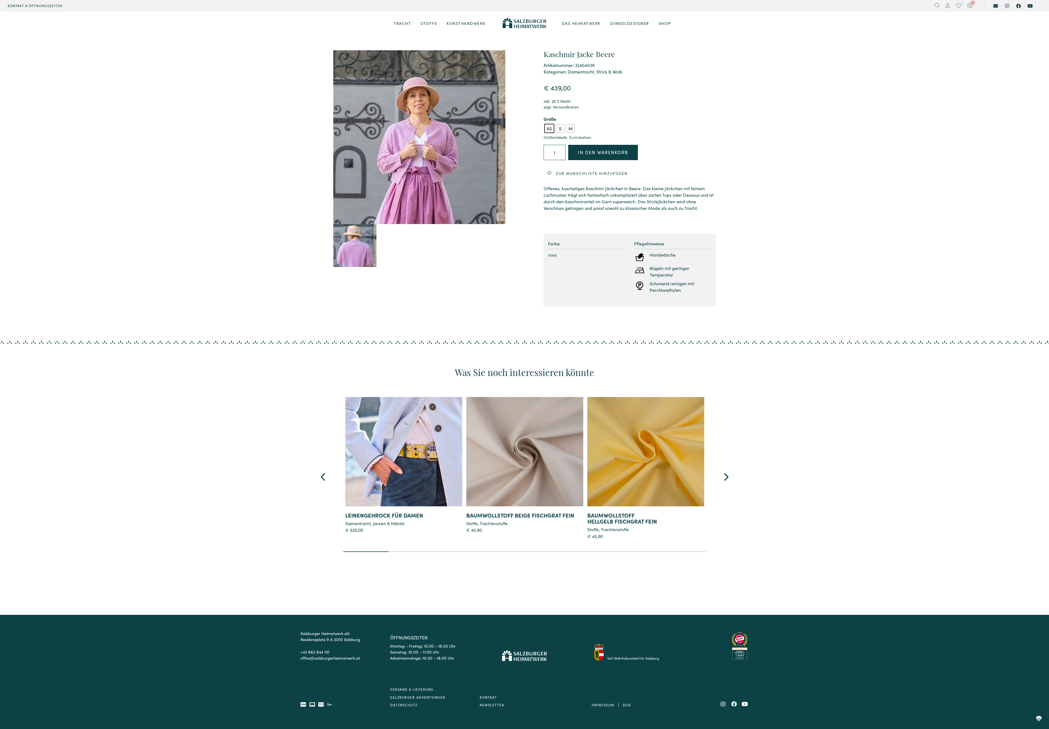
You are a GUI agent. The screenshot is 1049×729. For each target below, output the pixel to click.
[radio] (549, 128)
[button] (947, 5)
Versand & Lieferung (412, 689)
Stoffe (472, 523)
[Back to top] (1038, 695)
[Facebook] (1018, 6)
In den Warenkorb (603, 152)
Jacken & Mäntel (389, 523)
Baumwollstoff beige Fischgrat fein (520, 515)
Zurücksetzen (580, 137)
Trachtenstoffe (494, 523)
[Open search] (937, 5)
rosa (552, 255)
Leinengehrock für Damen (384, 515)
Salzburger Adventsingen (417, 697)
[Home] (524, 23)
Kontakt (488, 697)
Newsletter (492, 705)
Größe (550, 119)
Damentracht (581, 72)
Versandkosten (566, 107)
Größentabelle (555, 137)
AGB (627, 705)
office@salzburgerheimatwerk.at (330, 658)
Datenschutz (404, 705)
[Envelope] (995, 6)
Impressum (603, 705)
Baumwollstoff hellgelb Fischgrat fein (622, 518)
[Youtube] (1030, 6)
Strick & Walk (609, 72)
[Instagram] (1007, 6)
